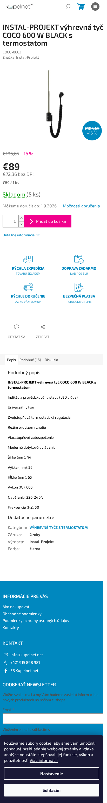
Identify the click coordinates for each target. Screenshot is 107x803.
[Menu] (95, 6)
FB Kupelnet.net (24, 670)
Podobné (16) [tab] (30, 359)
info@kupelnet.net (26, 654)
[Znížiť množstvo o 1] (21, 224)
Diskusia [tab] (51, 359)
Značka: (21, 57)
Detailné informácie (19, 235)
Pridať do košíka (51, 221)
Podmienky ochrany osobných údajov (36, 620)
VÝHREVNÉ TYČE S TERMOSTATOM (59, 527)
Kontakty (11, 627)
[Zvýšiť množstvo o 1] (21, 218)
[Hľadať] (68, 6)
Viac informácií (44, 760)
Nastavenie (51, 773)
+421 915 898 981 (25, 662)
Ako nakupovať (16, 606)
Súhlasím (52, 790)
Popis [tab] (11, 359)
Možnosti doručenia (81, 205)
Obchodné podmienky (22, 613)
